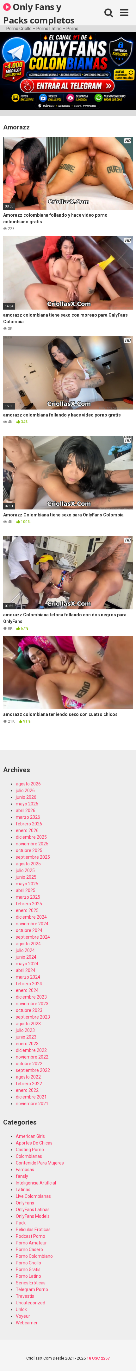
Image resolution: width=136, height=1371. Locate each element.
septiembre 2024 (33, 937)
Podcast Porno (30, 1236)
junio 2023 (26, 1037)
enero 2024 (27, 990)
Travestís (25, 1296)
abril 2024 (25, 970)
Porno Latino (28, 1276)
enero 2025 (27, 910)
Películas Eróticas (33, 1229)
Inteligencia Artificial (36, 1182)
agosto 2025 (28, 863)
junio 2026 (26, 797)
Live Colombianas (33, 1196)
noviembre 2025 (32, 843)
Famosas (25, 1169)
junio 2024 (26, 957)
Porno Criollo (28, 1262)
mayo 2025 (27, 883)
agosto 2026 (28, 783)
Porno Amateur (31, 1242)
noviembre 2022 (32, 1056)
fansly (22, 1176)
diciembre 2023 (31, 997)
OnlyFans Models (33, 1216)
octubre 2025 (29, 850)
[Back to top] (124, 1358)
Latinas (23, 1189)
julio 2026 (25, 790)
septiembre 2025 (33, 857)
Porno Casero (29, 1249)
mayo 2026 (27, 803)
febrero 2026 (29, 823)
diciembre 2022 (31, 1050)
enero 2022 (27, 1090)
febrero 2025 (29, 903)
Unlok (21, 1309)
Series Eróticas (31, 1282)
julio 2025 (25, 870)
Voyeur (23, 1316)
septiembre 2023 (33, 1017)
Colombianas (29, 1156)
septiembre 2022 (33, 1070)
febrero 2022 (29, 1083)
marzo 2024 (28, 977)
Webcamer (27, 1322)
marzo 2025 (28, 897)
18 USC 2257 (98, 1358)
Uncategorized (30, 1302)
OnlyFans (25, 1202)
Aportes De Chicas (34, 1142)
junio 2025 (26, 877)
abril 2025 (25, 890)
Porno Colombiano (34, 1256)
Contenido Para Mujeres (40, 1162)
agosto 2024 (28, 943)
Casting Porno (30, 1149)
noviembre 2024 (32, 923)
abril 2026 (25, 810)
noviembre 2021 (32, 1103)
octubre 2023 (29, 1010)
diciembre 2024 (31, 917)
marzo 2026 (28, 817)
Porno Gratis (28, 1269)
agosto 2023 (28, 1023)
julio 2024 (25, 950)
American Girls (30, 1136)
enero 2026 (27, 830)
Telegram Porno (32, 1289)
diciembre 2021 (31, 1096)
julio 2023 (25, 1030)
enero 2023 (27, 1043)
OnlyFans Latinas (33, 1209)
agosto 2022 (28, 1076)
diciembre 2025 (31, 837)
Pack (21, 1222)
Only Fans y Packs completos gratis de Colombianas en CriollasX (39, 13)
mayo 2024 (27, 963)
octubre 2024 (29, 930)
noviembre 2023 (32, 1003)
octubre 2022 (29, 1063)
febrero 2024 (29, 983)
